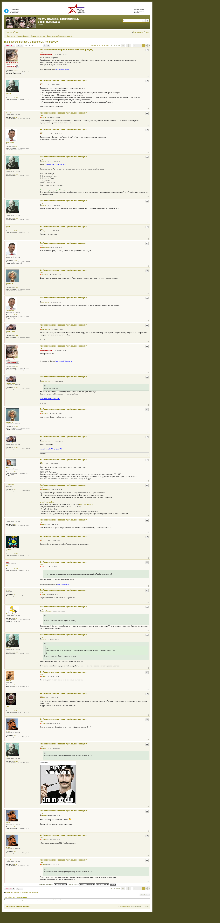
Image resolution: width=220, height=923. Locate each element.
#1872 (41, 348)
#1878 (41, 522)
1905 (15, 864)
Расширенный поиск (147, 20)
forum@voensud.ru (47, 502)
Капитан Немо (10, 331)
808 (15, 735)
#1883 (41, 637)
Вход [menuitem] (147, 32)
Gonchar (8, 549)
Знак (7, 562)
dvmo (8, 519)
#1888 (41, 813)
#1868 (41, 245)
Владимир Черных (12, 62)
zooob (8, 590)
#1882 (41, 609)
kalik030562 (10, 485)
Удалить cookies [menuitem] (125, 906)
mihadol (8, 93)
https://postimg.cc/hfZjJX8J (50, 398)
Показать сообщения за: (46, 884)
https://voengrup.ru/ (63, 584)
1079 (15, 710)
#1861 (41, 52)
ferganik (8, 113)
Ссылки (9, 32)
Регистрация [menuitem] (138, 32)
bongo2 (8, 860)
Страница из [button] (123, 45)
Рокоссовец (10, 142)
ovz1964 (8, 731)
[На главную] (21, 22)
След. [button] (149, 45)
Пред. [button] (127, 45)
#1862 (41, 83)
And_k (8, 226)
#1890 (41, 862)
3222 (15, 230)
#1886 (41, 722)
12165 (16, 335)
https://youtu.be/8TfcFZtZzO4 (51, 449)
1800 (15, 618)
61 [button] (137, 45)
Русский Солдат (11, 614)
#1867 (41, 229)
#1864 (41, 132)
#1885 (41, 696)
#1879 (41, 539)
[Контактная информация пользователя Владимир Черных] (23, 73)
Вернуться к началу (148, 76)
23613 (16, 70)
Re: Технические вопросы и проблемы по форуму (66, 49)
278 (15, 472)
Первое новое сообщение (99, 45)
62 (15, 594)
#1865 (41, 159)
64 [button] (146, 45)
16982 (16, 553)
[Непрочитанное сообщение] (40, 54)
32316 (16, 569)
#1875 (41, 439)
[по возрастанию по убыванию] (102, 884)
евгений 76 (9, 283)
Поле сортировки (73, 884)
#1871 (41, 327)
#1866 (41, 203)
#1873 (41, 379)
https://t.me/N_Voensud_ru (64, 69)
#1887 (41, 746)
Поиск (144, 20)
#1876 (41, 462)
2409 (15, 146)
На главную (11, 906)
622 (15, 524)
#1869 (41, 273)
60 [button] (134, 45)
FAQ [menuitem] (17, 32)
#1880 (41, 565)
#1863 (41, 115)
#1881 (41, 592)
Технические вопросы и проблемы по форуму (31, 41)
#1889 (41, 838)
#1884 (41, 674)
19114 (16, 287)
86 (15, 685)
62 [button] (140, 45)
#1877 (41, 487)
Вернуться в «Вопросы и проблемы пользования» (21, 892)
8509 (15, 117)
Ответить (8, 45)
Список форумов (23, 906)
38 (15, 489)
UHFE (8, 706)
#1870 (41, 300)
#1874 (41, 412)
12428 (16, 97)
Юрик (8, 467)
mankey (8, 680)
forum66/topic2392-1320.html (55, 164)
